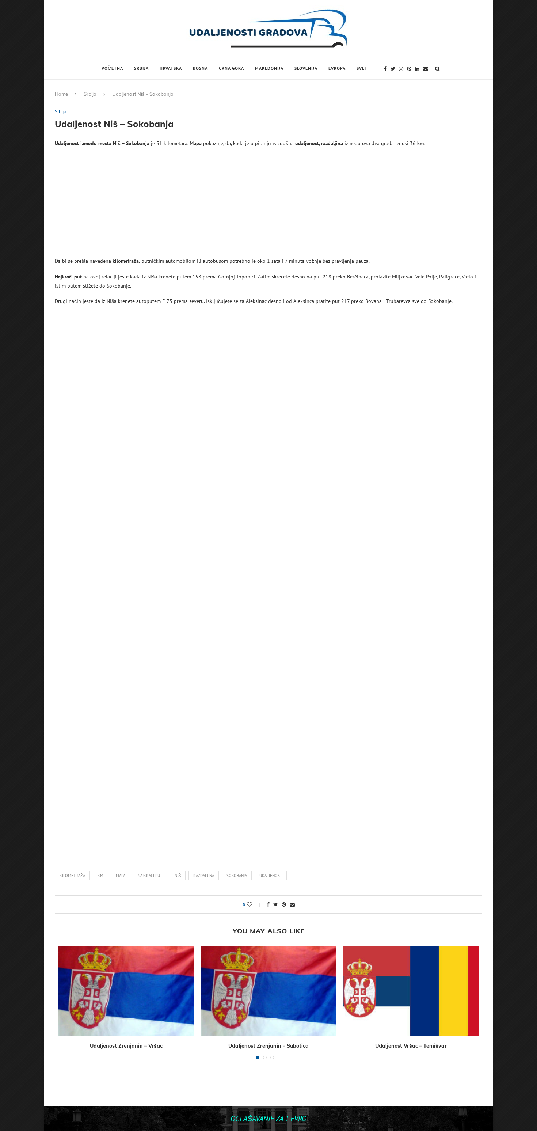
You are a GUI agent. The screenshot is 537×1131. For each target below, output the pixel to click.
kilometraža (72, 875)
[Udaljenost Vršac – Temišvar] (411, 991)
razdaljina (203, 875)
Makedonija (269, 68)
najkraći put (150, 875)
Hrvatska (171, 68)
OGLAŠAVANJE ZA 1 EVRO (268, 1118)
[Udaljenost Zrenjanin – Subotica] (268, 991)
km (100, 875)
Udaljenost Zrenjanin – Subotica (268, 1046)
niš (178, 875)
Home (61, 94)
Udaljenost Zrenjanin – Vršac (126, 1046)
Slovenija (305, 68)
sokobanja (236, 875)
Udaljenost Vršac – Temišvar (411, 1046)
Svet (362, 68)
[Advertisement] (268, 205)
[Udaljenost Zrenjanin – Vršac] (126, 991)
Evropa (337, 68)
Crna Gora (231, 68)
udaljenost (270, 875)
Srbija (141, 68)
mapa (120, 875)
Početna (112, 68)
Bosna (200, 68)
